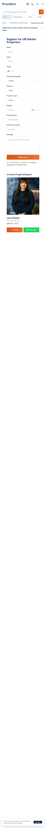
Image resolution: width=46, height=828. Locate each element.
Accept (38, 822)
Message (10, 134)
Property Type (17, 17)
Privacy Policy (22, 165)
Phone (9, 67)
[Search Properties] (37, 4)
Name (9, 47)
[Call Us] (32, 4)
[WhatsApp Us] (27, 4)
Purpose (10, 86)
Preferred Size (12, 115)
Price (30, 17)
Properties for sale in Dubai (18, 23)
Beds (40, 17)
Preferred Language (14, 76)
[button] (9, 71)
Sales (5, 17)
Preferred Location (13, 125)
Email (8, 57)
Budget (9, 105)
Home (4, 23)
